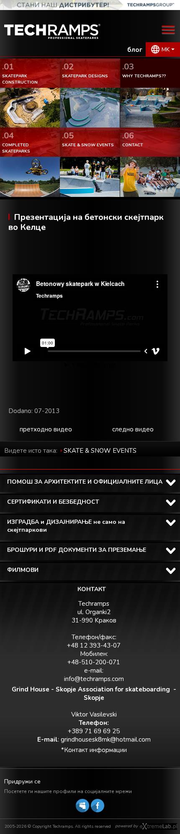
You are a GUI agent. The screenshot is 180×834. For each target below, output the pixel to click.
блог (134, 50)
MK (166, 50)
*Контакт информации (94, 750)
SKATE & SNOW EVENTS (100, 450)
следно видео (133, 429)
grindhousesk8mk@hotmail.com (106, 739)
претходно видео (46, 429)
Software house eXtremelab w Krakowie (158, 826)
